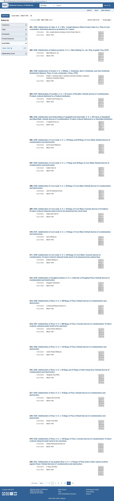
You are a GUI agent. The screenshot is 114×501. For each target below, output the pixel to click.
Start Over (5, 16)
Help (96, 10)
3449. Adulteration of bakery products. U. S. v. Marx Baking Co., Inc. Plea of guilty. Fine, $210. (71, 50)
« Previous (33, 20)
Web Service (105, 10)
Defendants (6, 34)
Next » (51, 20)
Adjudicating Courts (8, 53)
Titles (4, 29)
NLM (50, 498)
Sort (93, 20)
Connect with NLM (8, 489)
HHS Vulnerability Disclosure (67, 494)
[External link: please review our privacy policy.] (3, 493)
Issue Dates (6, 43)
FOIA (59, 492)
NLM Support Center (92, 489)
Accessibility (90, 492)
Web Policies (62, 489)
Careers (88, 494)
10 (65, 483)
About (89, 10)
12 (72, 483)
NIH (54, 498)
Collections (5, 25)
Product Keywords (8, 39)
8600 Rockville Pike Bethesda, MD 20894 (36, 492)
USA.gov (63, 498)
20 (106, 20)
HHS (57, 498)
